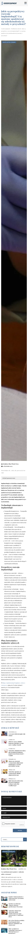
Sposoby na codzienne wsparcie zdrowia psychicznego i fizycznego (16, 905)
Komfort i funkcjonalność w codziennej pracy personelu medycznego (16, 898)
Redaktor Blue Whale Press (11, 464)
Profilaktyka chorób (9, 42)
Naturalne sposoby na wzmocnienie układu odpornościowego (15, 773)
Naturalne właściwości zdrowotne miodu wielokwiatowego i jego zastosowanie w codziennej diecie (16, 913)
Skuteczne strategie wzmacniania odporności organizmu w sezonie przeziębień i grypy (16, 763)
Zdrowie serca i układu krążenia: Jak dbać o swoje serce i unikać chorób (16, 743)
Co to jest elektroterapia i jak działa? (17, 734)
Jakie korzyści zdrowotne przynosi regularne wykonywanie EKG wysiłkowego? (16, 783)
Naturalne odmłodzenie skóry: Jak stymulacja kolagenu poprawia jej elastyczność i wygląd (17, 753)
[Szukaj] (25, 839)
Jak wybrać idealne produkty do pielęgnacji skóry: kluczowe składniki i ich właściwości (16, 923)
